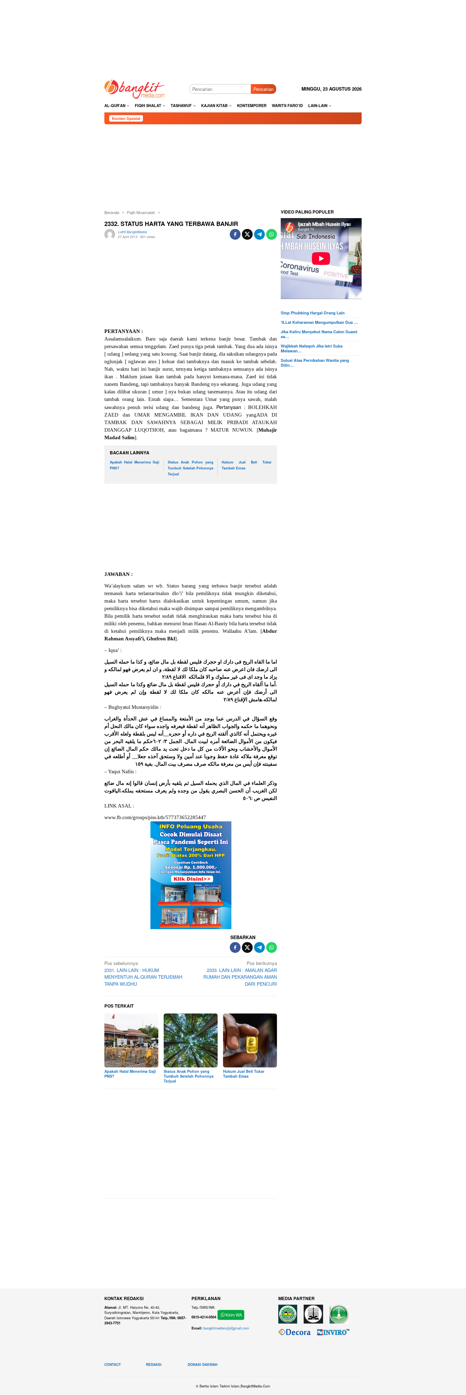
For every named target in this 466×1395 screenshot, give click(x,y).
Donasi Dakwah (202, 1364)
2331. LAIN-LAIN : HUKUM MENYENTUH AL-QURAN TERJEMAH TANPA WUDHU (143, 973)
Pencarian (263, 88)
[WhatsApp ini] (271, 234)
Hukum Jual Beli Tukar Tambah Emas (243, 1073)
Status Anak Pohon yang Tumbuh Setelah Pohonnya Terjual (190, 467)
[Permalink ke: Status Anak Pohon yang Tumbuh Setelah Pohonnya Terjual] (191, 1040)
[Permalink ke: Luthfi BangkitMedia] (109, 233)
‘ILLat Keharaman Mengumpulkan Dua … (319, 322)
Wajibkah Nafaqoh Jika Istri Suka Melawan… (311, 348)
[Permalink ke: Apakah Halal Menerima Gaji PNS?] (131, 1040)
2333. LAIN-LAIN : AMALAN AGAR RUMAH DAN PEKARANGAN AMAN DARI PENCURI (240, 973)
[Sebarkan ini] (235, 234)
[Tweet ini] (247, 234)
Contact (112, 1364)
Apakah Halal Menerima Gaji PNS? (130, 1073)
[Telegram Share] (259, 234)
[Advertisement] (233, 37)
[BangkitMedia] (134, 88)
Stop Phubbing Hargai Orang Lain (313, 312)
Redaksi (154, 1364)
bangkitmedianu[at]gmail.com (226, 1328)
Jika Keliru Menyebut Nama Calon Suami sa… (319, 334)
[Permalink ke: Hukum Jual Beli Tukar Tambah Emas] (250, 1040)
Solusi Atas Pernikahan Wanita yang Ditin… (315, 362)
